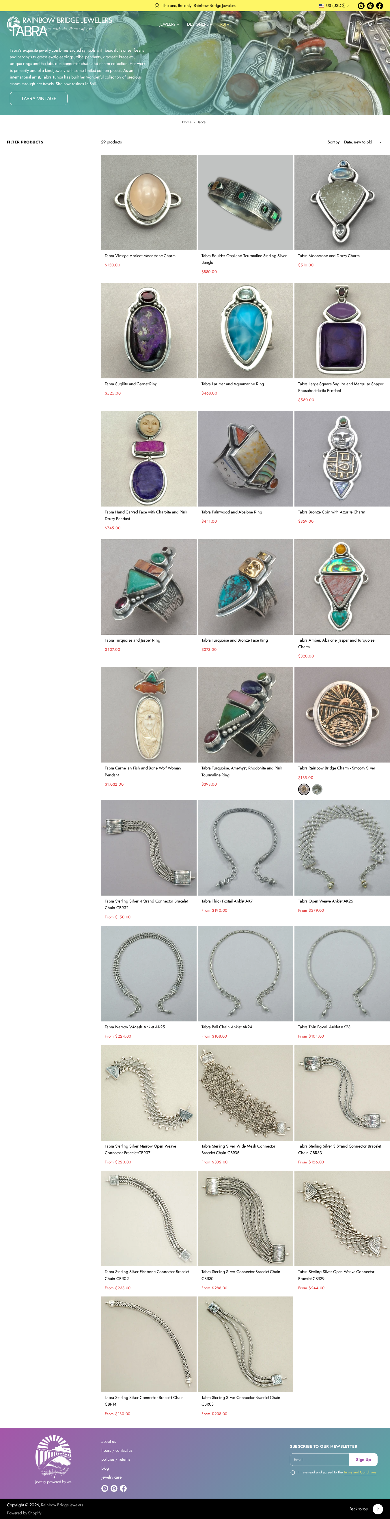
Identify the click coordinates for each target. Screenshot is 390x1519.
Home (186, 122)
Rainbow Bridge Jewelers (62, 1505)
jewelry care (111, 1477)
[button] (351, 24)
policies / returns (115, 1459)
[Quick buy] (189, 242)
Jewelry (168, 24)
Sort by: (334, 142)
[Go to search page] (351, 24)
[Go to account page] (360, 24)
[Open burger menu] (379, 24)
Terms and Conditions (360, 1472)
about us (108, 1441)
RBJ (223, 24)
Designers (198, 24)
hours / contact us (117, 1450)
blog (105, 1468)
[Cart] (369, 24)
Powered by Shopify (24, 1513)
